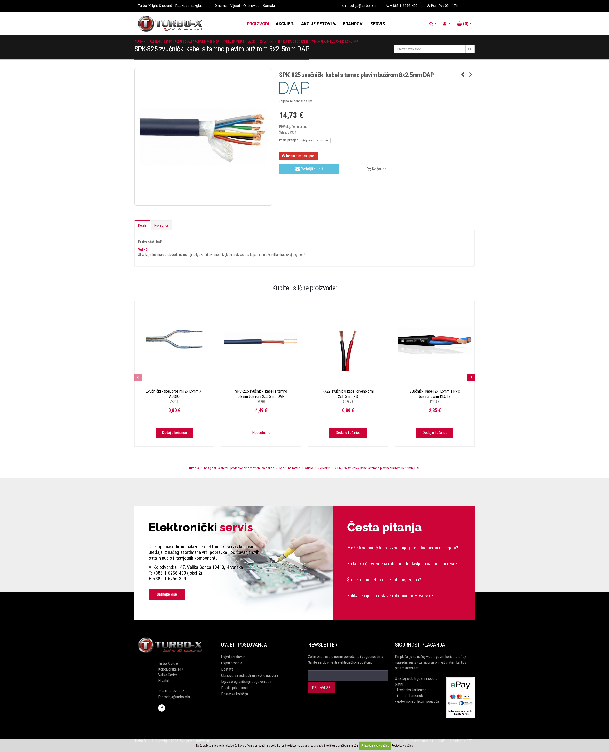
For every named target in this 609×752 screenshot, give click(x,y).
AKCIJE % (285, 23)
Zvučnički (266, 41)
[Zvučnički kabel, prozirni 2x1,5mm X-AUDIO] (174, 340)
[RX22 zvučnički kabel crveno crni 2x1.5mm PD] (348, 340)
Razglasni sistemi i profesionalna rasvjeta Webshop (184, 41)
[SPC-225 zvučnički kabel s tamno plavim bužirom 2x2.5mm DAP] (261, 340)
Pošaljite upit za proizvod (314, 140)
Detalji (142, 225)
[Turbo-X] (174, 645)
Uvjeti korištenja (233, 657)
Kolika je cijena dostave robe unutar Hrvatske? (390, 595)
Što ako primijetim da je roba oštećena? (384, 580)
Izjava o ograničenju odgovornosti (246, 681)
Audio (252, 41)
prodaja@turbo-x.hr (362, 6)
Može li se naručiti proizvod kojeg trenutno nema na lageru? (402, 548)
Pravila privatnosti (234, 688)
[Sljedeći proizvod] (471, 75)
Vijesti (235, 6)
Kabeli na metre (233, 41)
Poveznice (161, 225)
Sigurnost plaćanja (420, 645)
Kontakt (269, 6)
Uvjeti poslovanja (244, 645)
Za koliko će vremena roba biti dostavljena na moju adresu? (402, 564)
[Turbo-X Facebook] (470, 5)
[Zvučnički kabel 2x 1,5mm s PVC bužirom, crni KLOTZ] (434, 340)
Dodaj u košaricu (174, 432)
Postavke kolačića (234, 694)
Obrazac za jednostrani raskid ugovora (249, 675)
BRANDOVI (353, 23)
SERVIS (377, 23)
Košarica (379, 168)
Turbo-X (140, 41)
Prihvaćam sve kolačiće (375, 745)
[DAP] (377, 88)
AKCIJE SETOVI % (318, 23)
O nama (221, 6)
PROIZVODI (258, 23)
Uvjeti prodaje (231, 663)
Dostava (227, 669)
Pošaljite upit (311, 168)
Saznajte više (167, 594)
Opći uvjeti (251, 6)
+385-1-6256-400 (403, 6)
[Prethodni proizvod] (463, 75)
